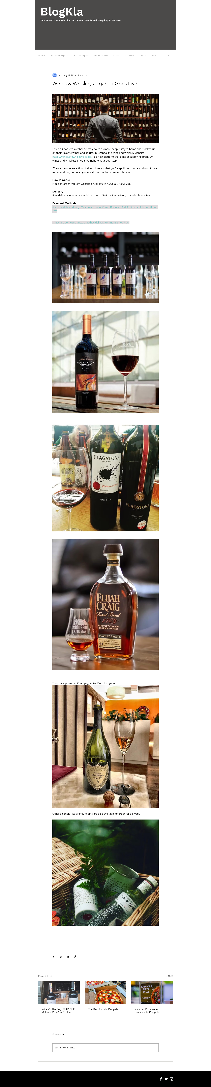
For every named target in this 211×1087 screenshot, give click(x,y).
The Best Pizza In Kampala (103, 1009)
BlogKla (61, 11)
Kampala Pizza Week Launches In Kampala (147, 1011)
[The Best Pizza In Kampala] (105, 992)
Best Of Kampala (81, 55)
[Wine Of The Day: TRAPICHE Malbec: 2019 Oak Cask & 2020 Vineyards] (59, 992)
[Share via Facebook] (53, 956)
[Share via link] (74, 956)
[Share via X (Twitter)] (60, 956)
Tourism (143, 55)
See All (170, 975)
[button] (169, 55)
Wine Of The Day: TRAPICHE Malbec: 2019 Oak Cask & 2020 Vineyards (58, 1011)
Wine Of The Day (101, 55)
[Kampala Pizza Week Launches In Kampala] (152, 992)
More (154, 55)
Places (116, 55)
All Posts (41, 55)
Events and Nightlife (59, 55)
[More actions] (157, 75)
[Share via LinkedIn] (67, 956)
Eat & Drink (129, 55)
